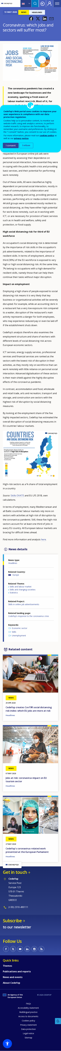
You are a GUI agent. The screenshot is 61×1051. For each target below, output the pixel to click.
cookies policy (47, 135)
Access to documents (28, 1016)
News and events (12, 977)
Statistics (14, 592)
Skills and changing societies (22, 589)
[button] (31, 18)
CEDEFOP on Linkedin (27, 949)
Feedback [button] (58, 1021)
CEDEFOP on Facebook (6, 949)
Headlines (12, 563)
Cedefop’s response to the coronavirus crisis (28, 616)
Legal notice (28, 1033)
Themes (7, 965)
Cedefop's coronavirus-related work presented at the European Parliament (27, 850)
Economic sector (19, 628)
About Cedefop (11, 982)
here (43, 539)
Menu (57, 3)
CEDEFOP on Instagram (34, 949)
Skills (14, 631)
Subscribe (12, 921)
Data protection (28, 1029)
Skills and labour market (20, 586)
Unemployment (19, 635)
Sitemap (28, 1037)
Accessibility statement (28, 1007)
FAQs (28, 1003)
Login (42, 3)
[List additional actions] (29, 3)
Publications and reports (17, 971)
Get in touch (15, 872)
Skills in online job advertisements (23, 604)
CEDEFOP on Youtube (20, 949)
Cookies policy (28, 1020)
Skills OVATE (17, 495)
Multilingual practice (28, 1012)
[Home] (6, 3)
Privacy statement (28, 1024)
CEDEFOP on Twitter (13, 949)
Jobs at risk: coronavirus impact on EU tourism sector (26, 779)
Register (49, 3)
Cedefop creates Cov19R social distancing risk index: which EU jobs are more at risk (29, 709)
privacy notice (21, 138)
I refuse (26, 145)
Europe (15, 574)
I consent (11, 145)
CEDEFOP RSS (41, 949)
